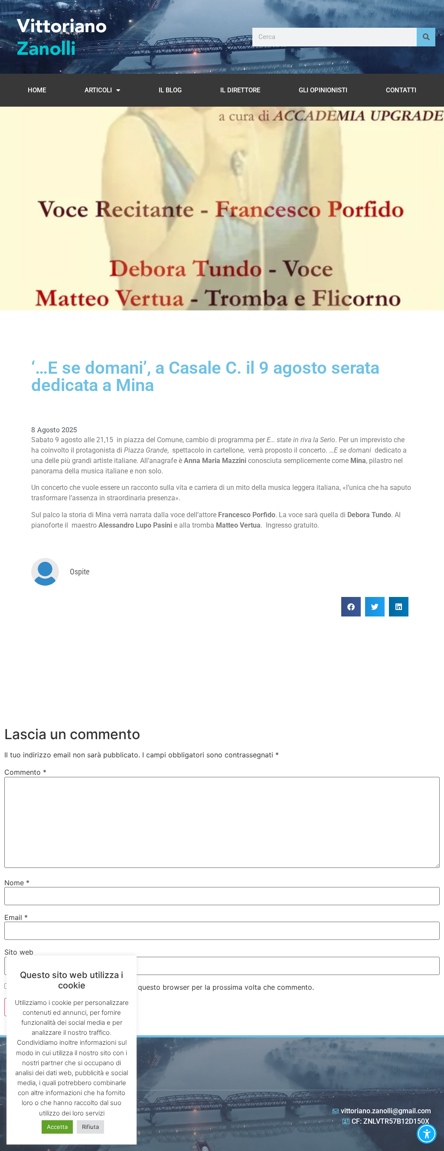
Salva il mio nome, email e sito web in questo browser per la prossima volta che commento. (163, 987)
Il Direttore (240, 90)
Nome (16, 882)
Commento (25, 772)
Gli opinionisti (323, 90)
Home (37, 90)
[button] (351, 606)
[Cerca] (426, 37)
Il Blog (170, 90)
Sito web (18, 952)
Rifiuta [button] (90, 1126)
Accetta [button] (57, 1126)
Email (16, 917)
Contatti (401, 90)
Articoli (98, 90)
